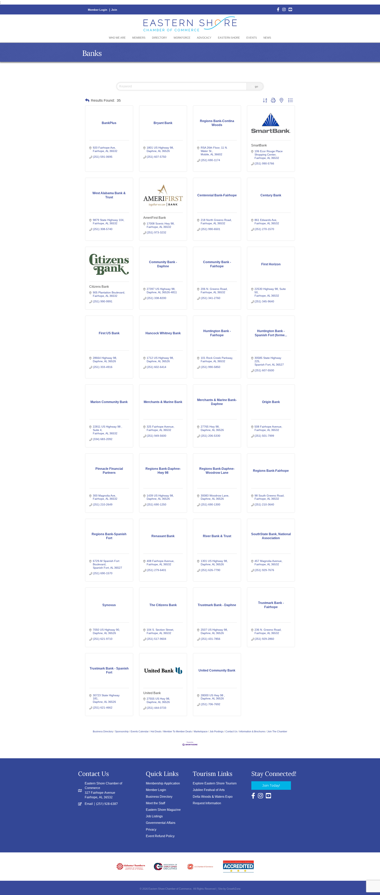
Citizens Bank (99, 286)
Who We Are (117, 38)
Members (138, 38)
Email (89, 804)
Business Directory (103, 731)
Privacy (151, 829)
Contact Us (231, 731)
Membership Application (163, 783)
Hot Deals (156, 731)
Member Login (97, 10)
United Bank (152, 693)
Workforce (182, 38)
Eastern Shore (229, 38)
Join (114, 10)
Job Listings (154, 816)
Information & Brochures (252, 731)
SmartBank (259, 145)
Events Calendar (140, 731)
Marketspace (201, 731)
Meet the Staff (155, 803)
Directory (159, 38)
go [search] (256, 86)
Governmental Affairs (160, 823)
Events (251, 38)
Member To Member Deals (177, 731)
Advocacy (204, 38)
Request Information (207, 803)
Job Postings (216, 731)
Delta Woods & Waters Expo (213, 796)
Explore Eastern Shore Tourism (215, 783)
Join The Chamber (277, 731)
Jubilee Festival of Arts (209, 790)
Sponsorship (122, 731)
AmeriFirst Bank (154, 217)
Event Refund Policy (160, 836)
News (267, 38)
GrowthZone (233, 889)
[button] (87, 100)
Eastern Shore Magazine (163, 810)
